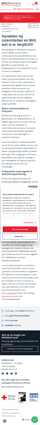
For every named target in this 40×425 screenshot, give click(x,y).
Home (3, 24)
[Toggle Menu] (29, 4)
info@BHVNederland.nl (14, 387)
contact (8, 296)
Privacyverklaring (8, 416)
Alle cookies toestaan (20, 229)
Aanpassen (19, 236)
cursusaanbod (11, 293)
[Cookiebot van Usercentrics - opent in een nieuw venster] (28, 186)
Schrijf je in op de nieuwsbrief (20, 349)
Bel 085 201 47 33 (9, 369)
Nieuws (9, 24)
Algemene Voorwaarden (11, 413)
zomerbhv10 (6, 17)
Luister (34, 26)
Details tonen (28, 222)
